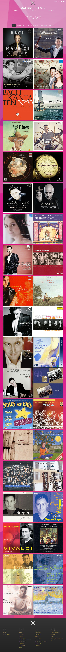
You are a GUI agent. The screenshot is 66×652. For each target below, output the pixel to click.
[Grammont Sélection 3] (48, 260)
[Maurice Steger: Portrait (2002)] (18, 507)
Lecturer (21, 636)
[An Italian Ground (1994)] (18, 600)
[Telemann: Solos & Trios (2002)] (48, 507)
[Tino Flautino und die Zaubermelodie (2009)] (48, 291)
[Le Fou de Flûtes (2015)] (18, 136)
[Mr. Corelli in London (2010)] (18, 260)
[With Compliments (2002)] (18, 476)
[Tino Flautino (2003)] (48, 445)
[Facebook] (61, 1)
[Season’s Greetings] (48, 600)
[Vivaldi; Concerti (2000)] (18, 538)
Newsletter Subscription (57, 638)
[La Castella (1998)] (18, 569)
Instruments (22, 645)
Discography (38, 632)
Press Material (54, 630)
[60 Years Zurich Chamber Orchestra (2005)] (48, 383)
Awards (20, 647)
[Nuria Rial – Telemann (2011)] (18, 229)
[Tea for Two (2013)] (18, 167)
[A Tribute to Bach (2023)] (18, 43)
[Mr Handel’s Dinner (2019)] (48, 43)
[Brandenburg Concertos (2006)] (48, 352)
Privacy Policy (6, 634)
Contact (5, 630)
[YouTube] (64, 1)
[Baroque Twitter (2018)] (48, 74)
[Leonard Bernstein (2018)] (18, 74)
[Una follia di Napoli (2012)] (18, 198)
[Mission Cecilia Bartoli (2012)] (48, 198)
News (20, 630)
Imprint (4, 632)
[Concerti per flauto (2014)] (48, 136)
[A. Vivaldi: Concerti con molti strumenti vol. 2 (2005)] (48, 414)
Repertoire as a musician (25, 640)
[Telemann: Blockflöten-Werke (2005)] (18, 383)
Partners (37, 640)
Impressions (22, 638)
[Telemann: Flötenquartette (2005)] (18, 445)
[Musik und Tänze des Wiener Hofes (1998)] (48, 538)
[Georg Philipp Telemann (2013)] (48, 167)
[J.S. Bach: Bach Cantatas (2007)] (48, 321)
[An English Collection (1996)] (48, 569)
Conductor (21, 634)
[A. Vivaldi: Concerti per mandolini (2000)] (48, 476)
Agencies (53, 640)
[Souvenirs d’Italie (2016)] (48, 105)
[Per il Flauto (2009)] (18, 291)
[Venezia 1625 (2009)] (18, 321)
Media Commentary (56, 632)
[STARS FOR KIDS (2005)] (18, 414)
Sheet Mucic (38, 634)
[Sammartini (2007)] (18, 352)
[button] (56, 1)
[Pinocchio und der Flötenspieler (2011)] (48, 229)
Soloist (20, 632)
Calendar (37, 630)
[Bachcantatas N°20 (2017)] (18, 105)
